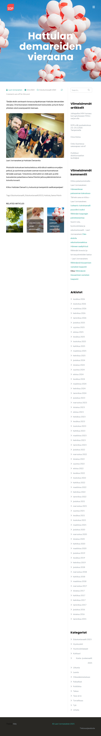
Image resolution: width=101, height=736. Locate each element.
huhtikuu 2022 (79, 482)
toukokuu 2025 (79, 341)
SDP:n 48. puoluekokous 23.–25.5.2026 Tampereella (81, 127)
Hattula (47, 195)
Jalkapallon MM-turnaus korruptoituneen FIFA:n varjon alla (81, 115)
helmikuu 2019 (79, 562)
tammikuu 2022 (79, 496)
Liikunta (76, 667)
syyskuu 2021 (79, 510)
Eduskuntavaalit (17, 195)
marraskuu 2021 (80, 506)
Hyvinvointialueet (80, 648)
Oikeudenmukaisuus (81, 677)
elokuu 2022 (78, 468)
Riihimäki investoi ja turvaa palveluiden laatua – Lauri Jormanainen (81, 254)
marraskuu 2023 (80, 402)
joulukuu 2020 (79, 529)
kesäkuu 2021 (79, 515)
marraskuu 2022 (80, 454)
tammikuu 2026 (79, 318)
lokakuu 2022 (79, 459)
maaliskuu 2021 (79, 525)
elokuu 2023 (78, 412)
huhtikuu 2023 (79, 431)
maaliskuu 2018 (79, 581)
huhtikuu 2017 (79, 595)
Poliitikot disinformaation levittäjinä (77, 155)
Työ (74, 705)
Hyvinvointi (78, 644)
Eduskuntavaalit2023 (34, 195)
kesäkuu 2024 (79, 379)
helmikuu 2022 (79, 492)
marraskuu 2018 (80, 572)
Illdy (15, 724)
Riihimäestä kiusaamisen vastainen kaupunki (80, 275)
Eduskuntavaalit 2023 (47, 90)
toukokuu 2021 (79, 520)
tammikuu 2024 (79, 393)
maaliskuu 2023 (79, 435)
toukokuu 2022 (79, 478)
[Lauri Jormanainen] (10, 7)
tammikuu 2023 (79, 445)
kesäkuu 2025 (79, 336)
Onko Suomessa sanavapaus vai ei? (78, 144)
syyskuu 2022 (79, 463)
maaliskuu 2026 (79, 308)
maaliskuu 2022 (79, 487)
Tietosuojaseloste (87, 728)
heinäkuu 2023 (79, 416)
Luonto (76, 672)
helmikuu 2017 (79, 600)
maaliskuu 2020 (79, 548)
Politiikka (77, 686)
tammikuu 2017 (79, 605)
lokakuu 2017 (79, 590)
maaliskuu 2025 (79, 351)
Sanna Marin (56, 195)
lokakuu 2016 (79, 614)
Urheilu (76, 710)
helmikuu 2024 (79, 388)
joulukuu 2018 (79, 567)
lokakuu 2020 (79, 539)
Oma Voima (76, 137)
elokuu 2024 (78, 374)
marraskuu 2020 (80, 534)
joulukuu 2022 (79, 449)
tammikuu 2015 (79, 619)
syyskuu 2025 (79, 327)
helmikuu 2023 (79, 440)
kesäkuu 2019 (79, 558)
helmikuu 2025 (79, 355)
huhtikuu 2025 (79, 346)
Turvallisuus (78, 700)
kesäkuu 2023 (79, 421)
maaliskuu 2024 (79, 383)
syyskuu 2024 (79, 369)
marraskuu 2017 (80, 586)
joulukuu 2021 (79, 501)
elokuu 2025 (78, 332)
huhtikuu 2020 (79, 543)
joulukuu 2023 (79, 398)
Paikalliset (77, 681)
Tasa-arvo (77, 696)
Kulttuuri (77, 653)
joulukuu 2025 (79, 322)
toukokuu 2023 (79, 426)
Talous (76, 691)
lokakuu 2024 (79, 365)
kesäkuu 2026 (79, 299)
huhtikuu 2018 (79, 576)
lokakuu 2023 (79, 407)
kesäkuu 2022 (79, 473)
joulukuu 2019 (79, 553)
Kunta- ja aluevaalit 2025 (84, 660)
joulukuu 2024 (79, 360)
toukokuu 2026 (79, 304)
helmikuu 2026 (79, 313)
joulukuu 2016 (79, 609)
